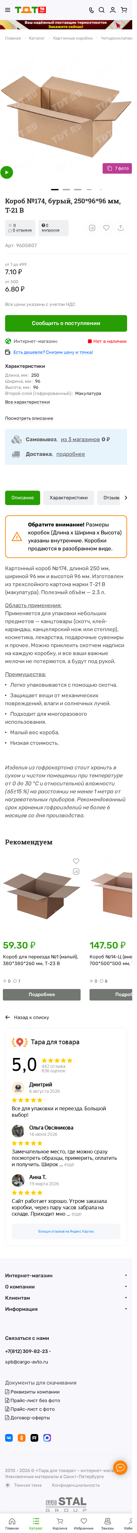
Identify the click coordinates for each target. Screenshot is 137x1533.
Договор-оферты (29, 1418)
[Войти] (113, 10)
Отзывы (112, 498)
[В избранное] (106, 228)
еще (69, 1164)
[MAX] (47, 1438)
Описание (22, 498)
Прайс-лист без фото (34, 1400)
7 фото (122, 168)
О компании (20, 1287)
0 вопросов (51, 228)
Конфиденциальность (76, 1485)
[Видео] (6, 172)
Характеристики (69, 498)
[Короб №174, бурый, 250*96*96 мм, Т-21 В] (66, 117)
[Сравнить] (92, 228)
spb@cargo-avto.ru (26, 1362)
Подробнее (42, 994)
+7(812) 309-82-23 (26, 1351)
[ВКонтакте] (9, 1438)
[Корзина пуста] (124, 10)
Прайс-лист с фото (32, 1409)
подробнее (70, 454)
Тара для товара (55, 1042)
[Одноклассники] (21, 1438)
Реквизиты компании (34, 1392)
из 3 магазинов (80, 439)
